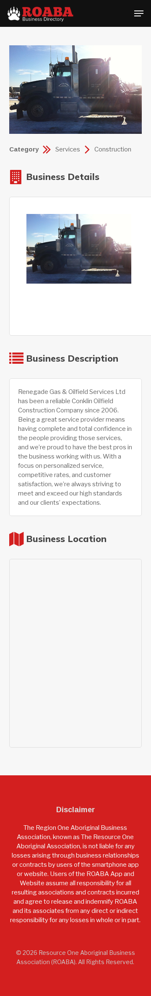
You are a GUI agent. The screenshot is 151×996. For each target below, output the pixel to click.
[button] (138, 13)
